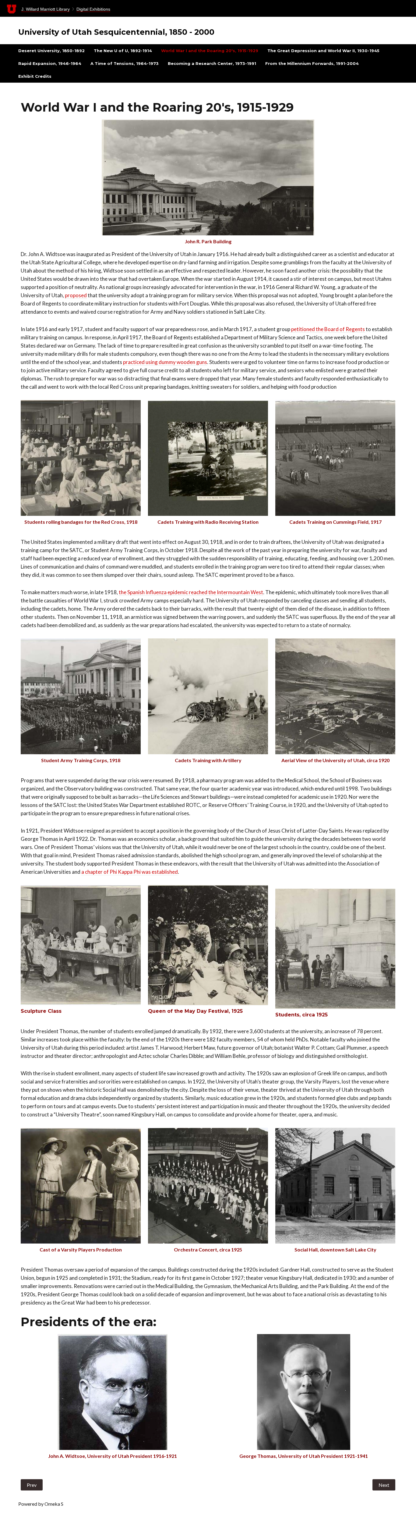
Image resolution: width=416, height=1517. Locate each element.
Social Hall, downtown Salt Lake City (335, 1249)
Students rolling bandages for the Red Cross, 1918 (80, 522)
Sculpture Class (41, 1011)
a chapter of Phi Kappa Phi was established (129, 872)
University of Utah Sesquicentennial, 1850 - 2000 (116, 32)
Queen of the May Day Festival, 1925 (195, 1011)
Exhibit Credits (34, 76)
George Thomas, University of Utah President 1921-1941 (303, 1456)
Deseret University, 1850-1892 (51, 50)
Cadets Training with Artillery (208, 760)
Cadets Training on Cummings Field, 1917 (335, 522)
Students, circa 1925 (301, 1015)
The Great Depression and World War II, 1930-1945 (323, 50)
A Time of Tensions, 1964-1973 (124, 63)
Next (384, 1485)
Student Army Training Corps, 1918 (80, 760)
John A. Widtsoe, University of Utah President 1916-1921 (112, 1456)
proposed (76, 295)
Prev (32, 1485)
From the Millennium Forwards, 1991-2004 (312, 63)
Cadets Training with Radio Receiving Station (208, 522)
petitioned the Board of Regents (327, 329)
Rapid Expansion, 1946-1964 (49, 63)
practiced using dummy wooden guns (164, 362)
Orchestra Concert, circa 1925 (208, 1249)
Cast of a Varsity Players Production (81, 1249)
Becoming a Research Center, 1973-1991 (212, 63)
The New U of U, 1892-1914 (123, 50)
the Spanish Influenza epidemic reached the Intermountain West (191, 592)
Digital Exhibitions (93, 9)
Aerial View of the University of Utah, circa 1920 (335, 760)
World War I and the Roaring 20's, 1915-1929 (209, 50)
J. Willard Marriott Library (45, 9)
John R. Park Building (208, 241)
